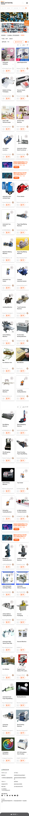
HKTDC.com (4, 772)
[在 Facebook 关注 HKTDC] (2, 795)
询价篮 (14, 814)
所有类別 (3, 35)
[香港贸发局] (14, 770)
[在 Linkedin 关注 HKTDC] (7, 795)
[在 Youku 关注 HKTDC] (17, 795)
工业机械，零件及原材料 (13, 35)
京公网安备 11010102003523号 (5, 789)
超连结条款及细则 (18, 784)
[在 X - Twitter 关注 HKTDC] (4, 795)
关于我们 (16, 772)
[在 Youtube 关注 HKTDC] (15, 795)
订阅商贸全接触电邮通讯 (7, 777)
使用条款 (16, 781)
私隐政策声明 (4, 784)
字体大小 (3, 781)
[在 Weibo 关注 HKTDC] (10, 795)
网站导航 (3, 786)
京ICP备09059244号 (18, 786)
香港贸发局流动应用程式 (19, 775)
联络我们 (3, 775)
